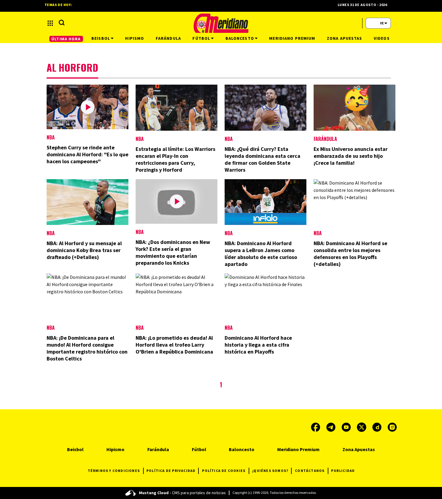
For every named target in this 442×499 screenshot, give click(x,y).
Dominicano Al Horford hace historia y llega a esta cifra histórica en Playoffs (258, 344)
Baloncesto (241, 449)
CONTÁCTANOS (309, 470)
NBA (51, 137)
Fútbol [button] (201, 38)
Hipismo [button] (134, 38)
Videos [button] (382, 38)
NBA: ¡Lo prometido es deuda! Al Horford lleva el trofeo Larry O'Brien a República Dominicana (174, 344)
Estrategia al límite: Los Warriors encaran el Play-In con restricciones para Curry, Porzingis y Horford (175, 159)
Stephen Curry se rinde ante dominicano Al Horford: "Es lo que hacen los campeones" (87, 154)
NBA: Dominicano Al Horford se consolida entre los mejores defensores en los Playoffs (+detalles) (350, 253)
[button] (50, 23)
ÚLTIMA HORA (66, 39)
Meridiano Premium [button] (292, 38)
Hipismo (115, 449)
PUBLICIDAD (343, 470)
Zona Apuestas (358, 449)
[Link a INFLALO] (265, 219)
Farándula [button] (168, 38)
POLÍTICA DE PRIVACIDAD (170, 470)
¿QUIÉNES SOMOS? (270, 470)
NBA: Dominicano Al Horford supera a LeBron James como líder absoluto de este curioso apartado (261, 253)
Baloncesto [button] (240, 38)
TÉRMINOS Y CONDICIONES (114, 470)
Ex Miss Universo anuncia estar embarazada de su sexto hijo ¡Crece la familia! (351, 155)
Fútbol (199, 449)
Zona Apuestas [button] (344, 38)
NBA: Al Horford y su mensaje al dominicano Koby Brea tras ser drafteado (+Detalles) (84, 250)
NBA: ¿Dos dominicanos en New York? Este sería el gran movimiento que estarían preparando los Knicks (173, 252)
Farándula (325, 138)
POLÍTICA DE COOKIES (223, 470)
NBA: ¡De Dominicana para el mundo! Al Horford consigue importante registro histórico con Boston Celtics (87, 348)
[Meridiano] (221, 23)
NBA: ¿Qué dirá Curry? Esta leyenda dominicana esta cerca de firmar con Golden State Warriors (262, 159)
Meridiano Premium (298, 449)
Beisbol (75, 449)
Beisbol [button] (100, 38)
